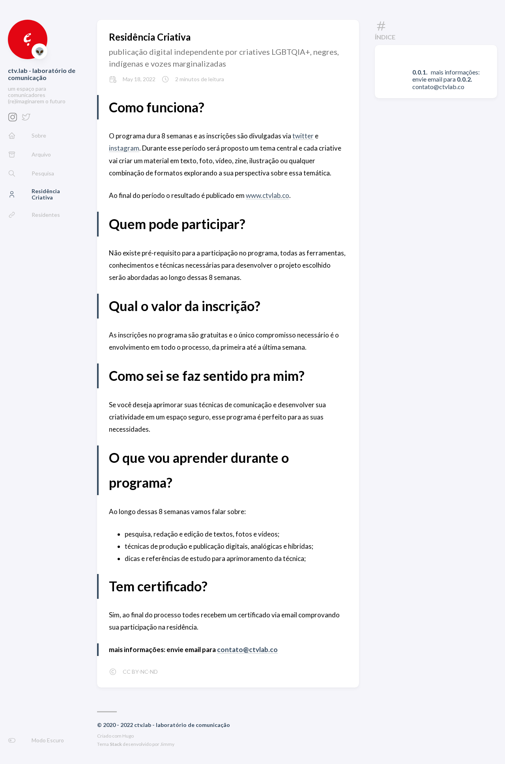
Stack (116, 744)
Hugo (128, 736)
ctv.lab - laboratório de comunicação (41, 74)
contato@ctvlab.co (247, 649)
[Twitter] (26, 119)
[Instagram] (12, 119)
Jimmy (167, 744)
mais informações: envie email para (446, 75)
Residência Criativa (150, 37)
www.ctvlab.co (267, 195)
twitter (303, 136)
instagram (124, 148)
